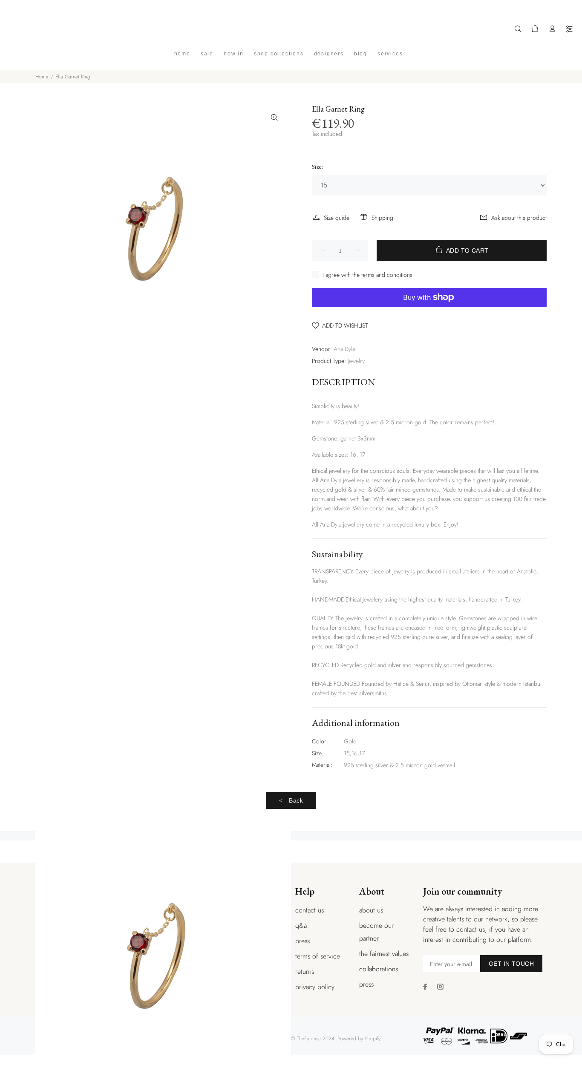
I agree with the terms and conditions (367, 275)
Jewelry (356, 361)
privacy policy (314, 987)
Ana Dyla (344, 349)
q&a (301, 925)
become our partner (376, 932)
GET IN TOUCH (511, 963)
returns (304, 971)
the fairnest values (384, 953)
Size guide (336, 217)
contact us (309, 910)
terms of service (317, 956)
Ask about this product (519, 217)
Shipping (382, 217)
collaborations (378, 969)
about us (371, 910)
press (302, 941)
